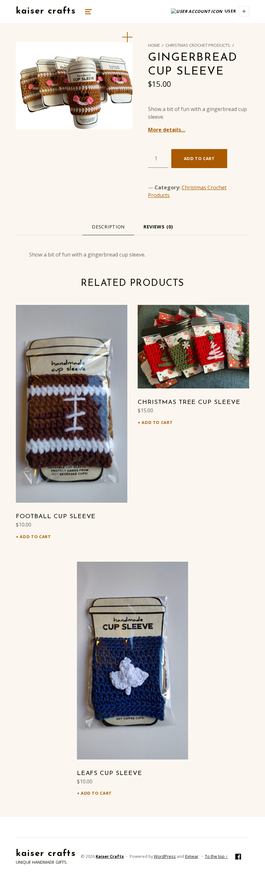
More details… (166, 129)
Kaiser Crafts (46, 11)
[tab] (108, 226)
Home (154, 45)
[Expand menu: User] (244, 11)
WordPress (165, 856)
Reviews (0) (158, 227)
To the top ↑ (216, 856)
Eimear (191, 856)
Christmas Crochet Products (197, 45)
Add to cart (199, 158)
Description (108, 227)
